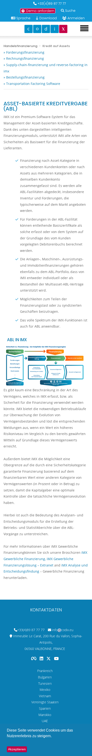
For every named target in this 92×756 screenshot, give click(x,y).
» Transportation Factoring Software (32, 83)
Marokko (44, 714)
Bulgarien (45, 677)
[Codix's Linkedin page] (42, 658)
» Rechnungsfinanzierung (24, 58)
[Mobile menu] (84, 28)
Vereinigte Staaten (45, 702)
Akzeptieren (17, 749)
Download (47, 18)
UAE (45, 721)
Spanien (45, 708)
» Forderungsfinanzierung (24, 52)
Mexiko (45, 689)
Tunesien (45, 683)
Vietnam (45, 696)
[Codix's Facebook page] (34, 658)
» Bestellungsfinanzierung (24, 77)
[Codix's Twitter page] (49, 658)
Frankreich (45, 671)
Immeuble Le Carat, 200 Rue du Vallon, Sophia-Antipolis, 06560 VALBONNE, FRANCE (47, 642)
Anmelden (76, 18)
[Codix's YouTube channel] (56, 658)
